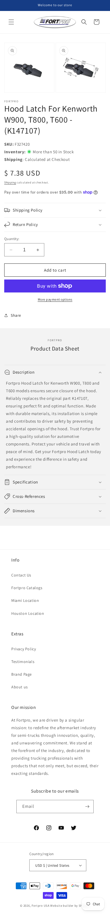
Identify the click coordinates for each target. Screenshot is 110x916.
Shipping (10, 182)
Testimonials (22, 661)
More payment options (55, 299)
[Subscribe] (87, 806)
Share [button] (16, 315)
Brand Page (21, 674)
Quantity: (11, 238)
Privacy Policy (23, 648)
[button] (11, 22)
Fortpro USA (41, 906)
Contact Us (21, 575)
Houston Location (27, 613)
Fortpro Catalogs (27, 587)
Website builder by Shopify (70, 906)
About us (19, 686)
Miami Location (25, 600)
